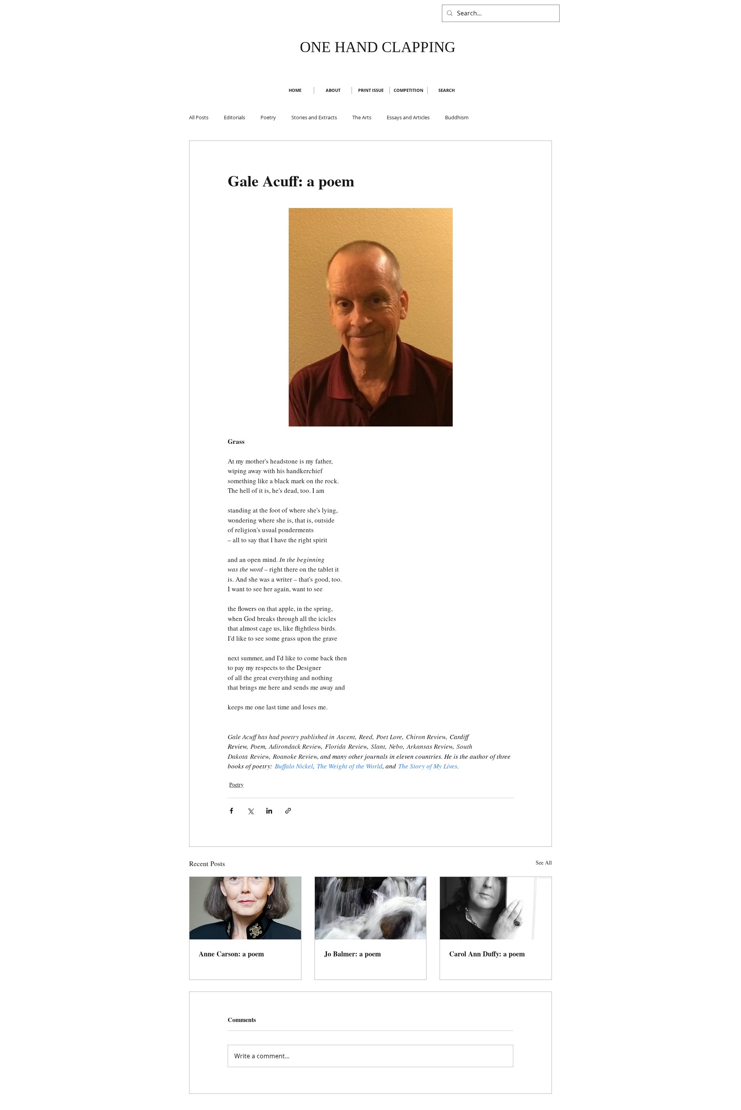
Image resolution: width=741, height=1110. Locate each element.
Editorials (234, 117)
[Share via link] (288, 810)
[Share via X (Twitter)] (250, 810)
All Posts (198, 117)
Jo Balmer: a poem (352, 954)
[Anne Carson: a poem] (245, 908)
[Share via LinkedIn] (269, 810)
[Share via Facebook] (231, 810)
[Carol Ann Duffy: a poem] (496, 908)
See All (544, 862)
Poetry (268, 117)
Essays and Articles (408, 117)
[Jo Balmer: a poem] (370, 908)
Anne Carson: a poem (231, 954)
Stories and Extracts (314, 117)
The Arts (361, 117)
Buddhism (457, 117)
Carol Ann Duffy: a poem (487, 954)
